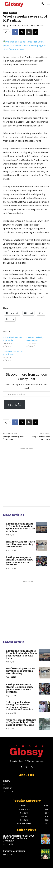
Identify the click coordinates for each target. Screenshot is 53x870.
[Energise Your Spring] (45, 854)
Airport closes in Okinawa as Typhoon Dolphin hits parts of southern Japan (21, 722)
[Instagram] (26, 767)
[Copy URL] (35, 32)
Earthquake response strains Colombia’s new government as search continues (19, 561)
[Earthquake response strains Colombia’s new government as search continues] (41, 561)
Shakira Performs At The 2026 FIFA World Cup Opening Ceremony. (18, 838)
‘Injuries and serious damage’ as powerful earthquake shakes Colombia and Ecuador (19, 706)
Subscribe (13, 405)
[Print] (29, 32)
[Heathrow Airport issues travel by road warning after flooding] (41, 545)
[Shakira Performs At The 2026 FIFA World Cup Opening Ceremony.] (45, 839)
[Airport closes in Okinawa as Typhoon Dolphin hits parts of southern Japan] (44, 724)
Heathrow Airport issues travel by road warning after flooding (20, 544)
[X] (22, 32)
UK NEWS (13, 13)
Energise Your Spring (14, 851)
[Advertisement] (26, 476)
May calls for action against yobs (41, 438)
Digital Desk (11, 25)
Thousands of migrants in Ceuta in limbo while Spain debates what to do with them (20, 527)
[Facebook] (15, 32)
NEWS (6, 13)
